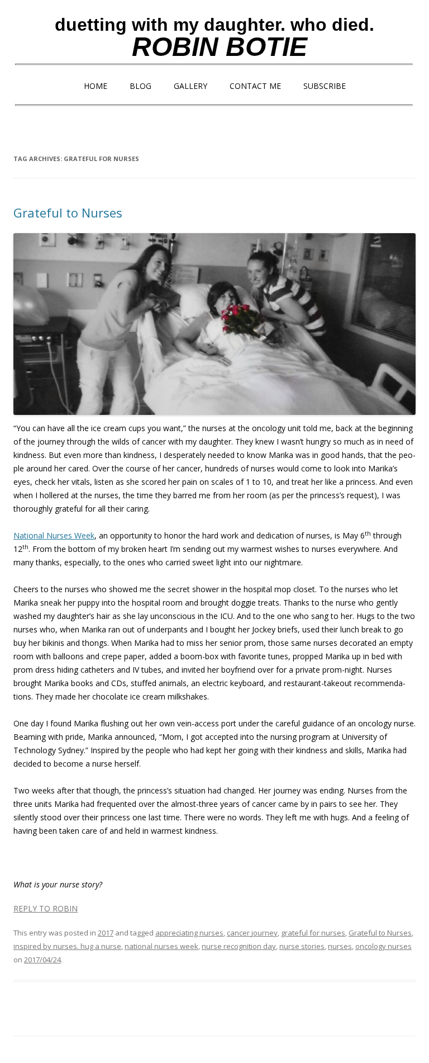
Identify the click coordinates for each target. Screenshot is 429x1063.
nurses (340, 946)
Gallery (190, 86)
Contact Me (255, 86)
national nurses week (161, 946)
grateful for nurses (313, 933)
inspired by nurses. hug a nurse (67, 946)
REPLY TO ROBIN (45, 908)
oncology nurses (383, 946)
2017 (105, 933)
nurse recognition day (239, 946)
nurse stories (302, 946)
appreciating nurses (189, 933)
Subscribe (324, 86)
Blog (140, 86)
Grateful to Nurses (67, 212)
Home (95, 86)
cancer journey (252, 933)
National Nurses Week (53, 535)
